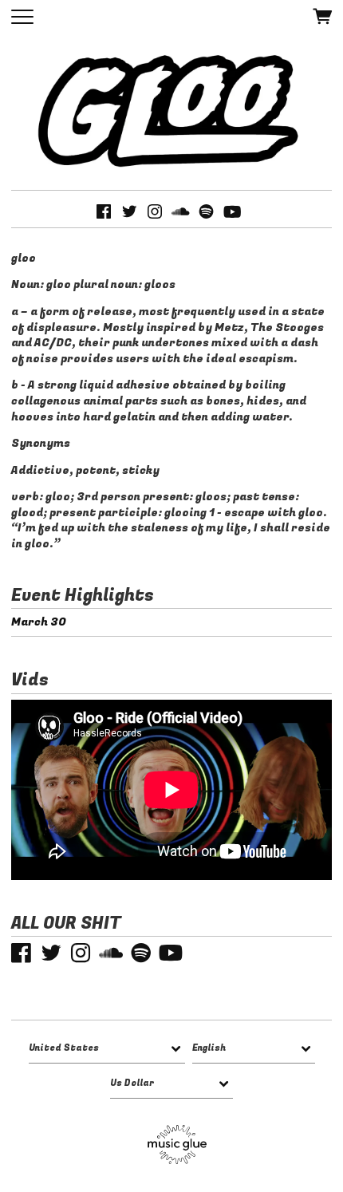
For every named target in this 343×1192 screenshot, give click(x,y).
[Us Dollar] (171, 1084)
